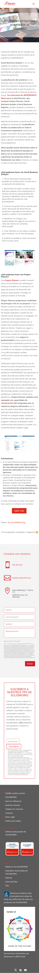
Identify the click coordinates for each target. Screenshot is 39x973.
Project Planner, (12, 280)
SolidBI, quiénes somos (15, 793)
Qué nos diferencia (13, 801)
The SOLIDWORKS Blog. (16, 522)
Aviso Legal (10, 817)
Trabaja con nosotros (14, 809)
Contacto (9, 813)
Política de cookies (13, 821)
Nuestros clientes (12, 805)
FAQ (7, 885)
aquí (34, 657)
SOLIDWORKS (11, 797)
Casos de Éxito (11, 881)
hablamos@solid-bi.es (21, 578)
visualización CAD (9, 403)
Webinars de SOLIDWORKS (16, 866)
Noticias (8, 877)
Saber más (19, 510)
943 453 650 (17, 565)
